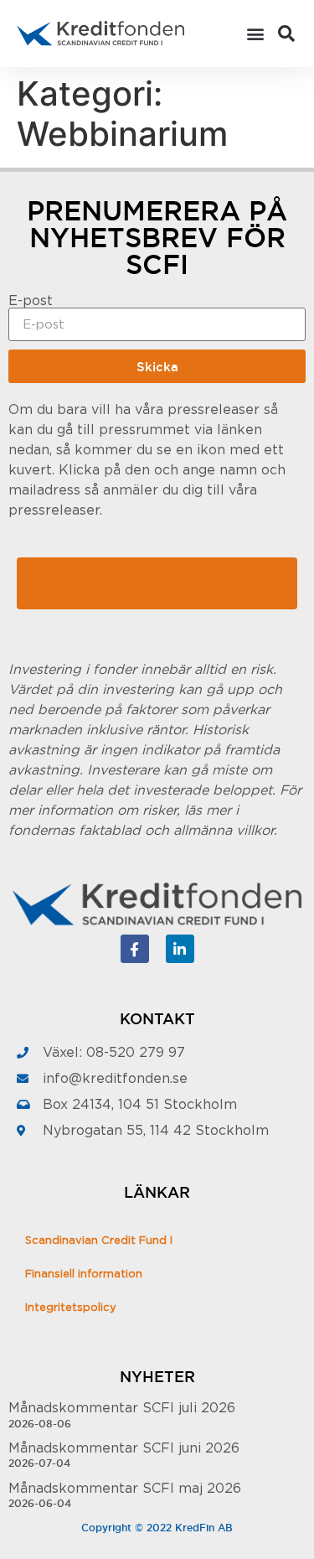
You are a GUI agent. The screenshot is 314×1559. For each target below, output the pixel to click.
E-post (30, 301)
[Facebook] (135, 949)
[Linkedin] (180, 949)
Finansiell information (83, 1274)
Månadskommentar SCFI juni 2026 (123, 1448)
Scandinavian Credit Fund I (98, 1240)
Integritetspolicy (70, 1308)
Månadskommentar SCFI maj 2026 (124, 1488)
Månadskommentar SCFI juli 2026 (121, 1408)
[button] (256, 34)
